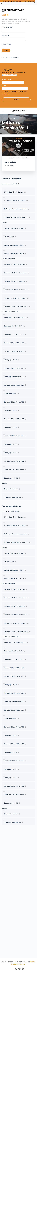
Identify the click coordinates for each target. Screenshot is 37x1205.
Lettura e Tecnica (8, 118)
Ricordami (7, 44)
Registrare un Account (9, 75)
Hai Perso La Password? (10, 58)
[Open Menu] (3, 110)
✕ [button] (34, 2)
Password (5, 36)
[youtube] (23, 969)
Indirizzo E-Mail (7, 27)
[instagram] (19, 969)
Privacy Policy (21, 964)
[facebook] (16, 969)
